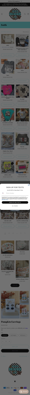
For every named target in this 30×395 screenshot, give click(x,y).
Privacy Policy (4, 199)
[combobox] (4, 193)
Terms (7, 199)
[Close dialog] (28, 185)
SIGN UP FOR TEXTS (15, 202)
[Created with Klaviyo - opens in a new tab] (15, 210)
